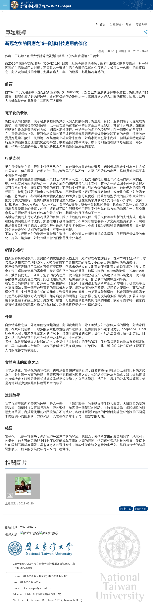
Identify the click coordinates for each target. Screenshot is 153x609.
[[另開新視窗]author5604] (23, 486)
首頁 (102, 24)
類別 (128, 24)
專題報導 (141, 24)
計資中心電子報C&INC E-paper (46, 6)
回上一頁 (125, 508)
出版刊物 (115, 24)
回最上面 (140, 508)
